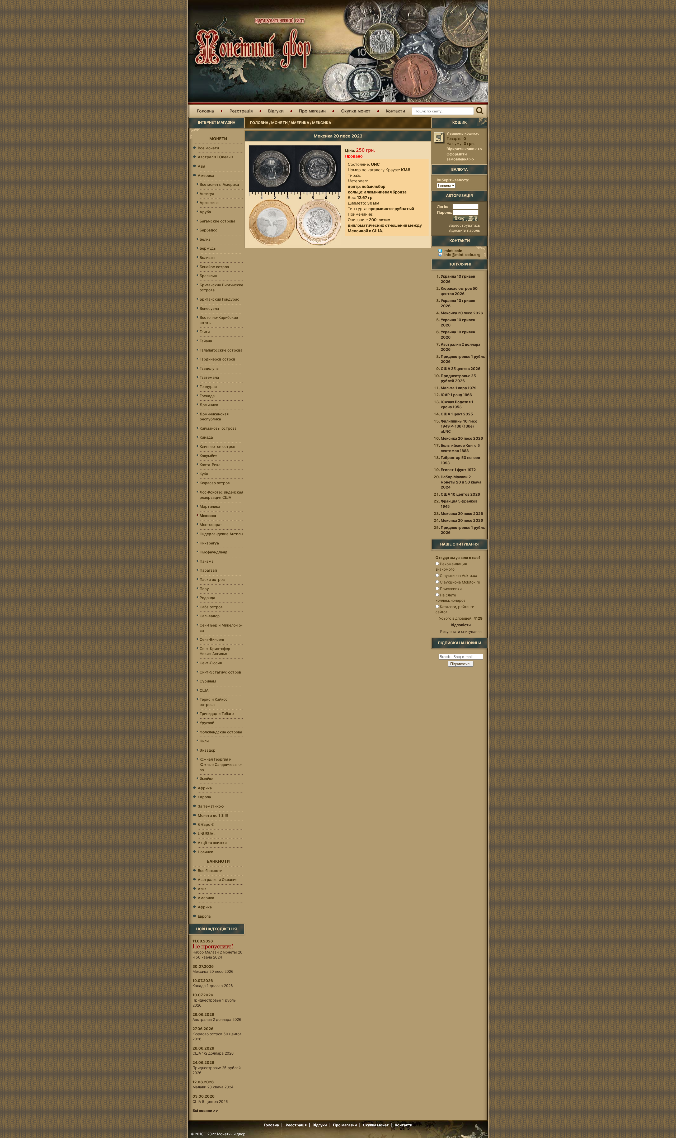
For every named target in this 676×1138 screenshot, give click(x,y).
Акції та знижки (212, 842)
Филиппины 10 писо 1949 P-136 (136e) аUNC (459, 426)
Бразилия (208, 275)
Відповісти (461, 625)
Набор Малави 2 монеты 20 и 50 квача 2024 (461, 482)
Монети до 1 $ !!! (213, 815)
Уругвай (207, 722)
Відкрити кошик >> (465, 148)
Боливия (207, 257)
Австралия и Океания (217, 879)
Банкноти (218, 861)
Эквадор (207, 750)
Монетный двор (231, 1134)
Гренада (207, 395)
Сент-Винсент (212, 639)
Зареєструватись (464, 225)
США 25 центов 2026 (460, 368)
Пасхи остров (212, 579)
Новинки (205, 852)
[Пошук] (480, 111)
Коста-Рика (210, 464)
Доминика (209, 404)
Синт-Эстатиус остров (220, 672)
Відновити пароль (464, 230)
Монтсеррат (211, 524)
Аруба (205, 212)
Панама (207, 561)
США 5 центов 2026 (210, 1101)
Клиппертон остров (217, 446)
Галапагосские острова (221, 350)
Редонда (207, 597)
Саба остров (211, 607)
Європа (204, 797)
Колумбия (208, 455)
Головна (205, 110)
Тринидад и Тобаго (217, 713)
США (204, 690)
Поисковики (451, 588)
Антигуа (207, 193)
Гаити (205, 331)
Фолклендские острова (221, 732)
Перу (204, 588)
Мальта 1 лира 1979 (458, 388)
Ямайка (206, 778)
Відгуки (276, 110)
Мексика (321, 122)
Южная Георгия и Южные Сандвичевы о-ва (221, 764)
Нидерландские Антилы (221, 534)
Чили (204, 741)
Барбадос (208, 230)
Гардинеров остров (217, 359)
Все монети (208, 148)
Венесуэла (209, 308)
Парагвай (208, 570)
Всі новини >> (205, 1110)
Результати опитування (461, 631)
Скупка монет (355, 110)
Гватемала (209, 377)
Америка (299, 122)
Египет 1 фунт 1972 (458, 469)
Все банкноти (210, 870)
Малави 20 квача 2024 (213, 1087)
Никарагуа (209, 543)
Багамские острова (217, 221)
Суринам (208, 681)
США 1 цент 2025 (457, 414)
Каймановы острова (218, 428)
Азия (202, 888)
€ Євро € (206, 824)
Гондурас (208, 386)
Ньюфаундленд (213, 552)
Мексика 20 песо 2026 (213, 971)
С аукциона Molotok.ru (460, 582)
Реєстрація (241, 110)
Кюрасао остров (215, 483)
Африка (205, 788)
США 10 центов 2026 (460, 494)
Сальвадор (210, 616)
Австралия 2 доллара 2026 (217, 1019)
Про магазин (312, 110)
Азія (201, 166)
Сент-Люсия (211, 663)
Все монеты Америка (219, 184)
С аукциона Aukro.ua (458, 575)
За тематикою (211, 806)
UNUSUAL (206, 833)
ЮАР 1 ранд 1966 (456, 394)
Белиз (205, 239)
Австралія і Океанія (215, 157)
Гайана (206, 341)
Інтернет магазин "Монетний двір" (251, 43)
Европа (204, 916)
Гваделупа (209, 368)
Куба (204, 474)
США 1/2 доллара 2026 (213, 1053)
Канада (206, 437)
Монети (279, 122)
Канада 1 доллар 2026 (213, 985)
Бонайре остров (214, 266)
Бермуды (208, 248)
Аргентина (209, 202)
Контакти (395, 110)
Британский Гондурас (219, 299)
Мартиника (210, 506)
